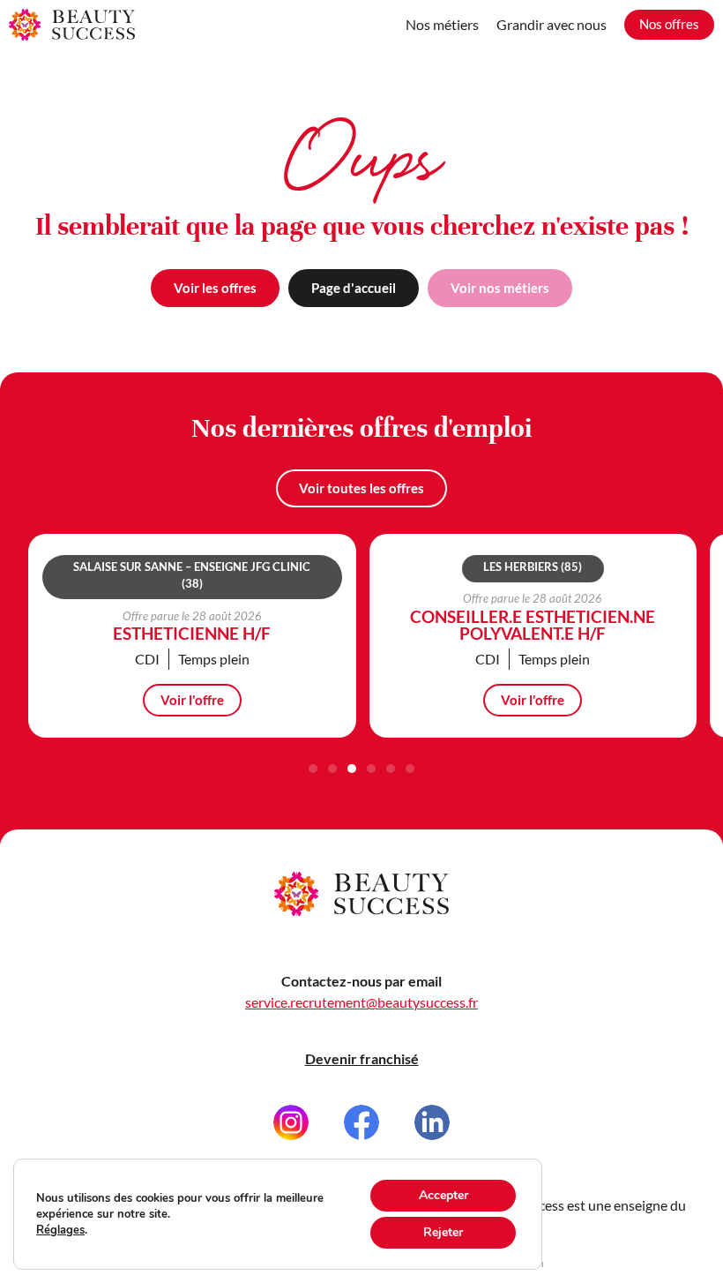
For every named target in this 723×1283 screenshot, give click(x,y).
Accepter (443, 1195)
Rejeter (443, 1232)
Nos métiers (442, 24)
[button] (313, 768)
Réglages (60, 1230)
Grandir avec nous (551, 24)
